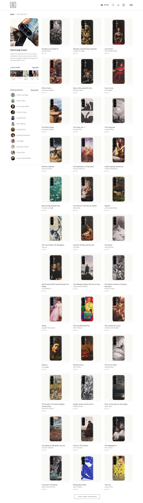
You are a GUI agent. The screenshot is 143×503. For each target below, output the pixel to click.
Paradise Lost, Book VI (50, 49)
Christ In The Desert (80, 445)
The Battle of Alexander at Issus (53, 445)
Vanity (44, 326)
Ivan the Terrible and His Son (83, 245)
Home (12, 14)
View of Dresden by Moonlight (116, 404)
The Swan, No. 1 (79, 127)
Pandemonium (78, 365)
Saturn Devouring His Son (82, 88)
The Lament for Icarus (113, 326)
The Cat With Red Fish (81, 326)
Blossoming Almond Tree (51, 206)
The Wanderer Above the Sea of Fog (86, 284)
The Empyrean (110, 127)
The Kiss (108, 485)
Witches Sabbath (48, 166)
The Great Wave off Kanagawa (53, 245)
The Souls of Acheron (50, 485)
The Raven (108, 245)
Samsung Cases (18, 49)
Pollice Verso (47, 88)
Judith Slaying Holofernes (114, 166)
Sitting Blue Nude (79, 485)
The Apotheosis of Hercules (83, 166)
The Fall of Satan (111, 365)
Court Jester (109, 88)
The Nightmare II (111, 445)
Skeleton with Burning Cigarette (85, 49)
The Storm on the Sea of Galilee (85, 206)
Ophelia (107, 206)
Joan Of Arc (109, 49)
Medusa (45, 365)
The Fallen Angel (48, 127)
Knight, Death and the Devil (83, 404)
